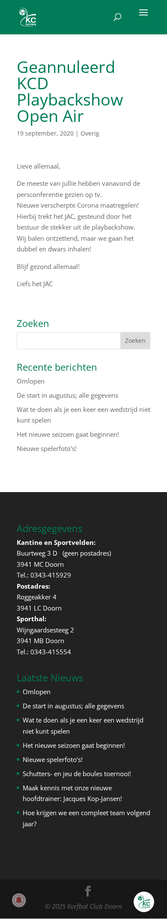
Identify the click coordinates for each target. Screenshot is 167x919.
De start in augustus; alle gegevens (67, 395)
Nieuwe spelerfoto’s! (47, 448)
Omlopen (31, 381)
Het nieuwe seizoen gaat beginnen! (68, 434)
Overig (90, 133)
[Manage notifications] (19, 900)
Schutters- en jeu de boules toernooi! (77, 773)
